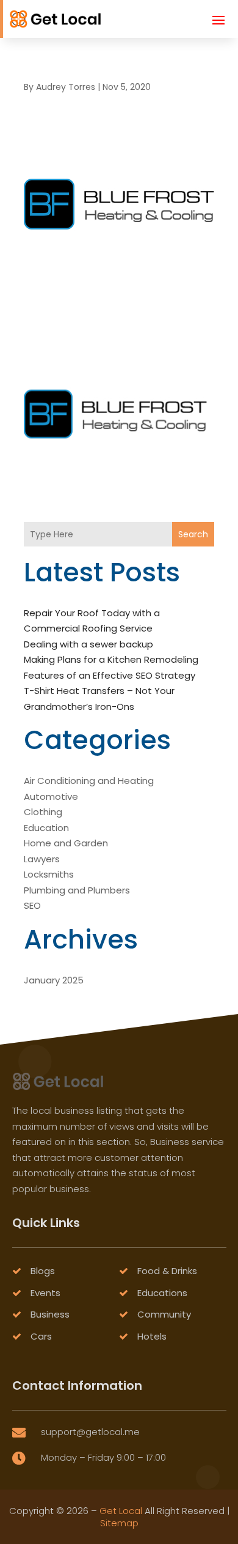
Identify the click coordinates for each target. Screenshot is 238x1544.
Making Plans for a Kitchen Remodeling (111, 659)
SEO (32, 905)
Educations (162, 1292)
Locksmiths (49, 874)
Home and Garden (66, 843)
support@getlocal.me (90, 1431)
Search (193, 534)
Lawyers (42, 858)
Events (45, 1292)
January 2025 (54, 980)
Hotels (152, 1336)
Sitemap (119, 1522)
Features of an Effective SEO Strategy (109, 675)
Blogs (43, 1270)
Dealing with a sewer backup (88, 644)
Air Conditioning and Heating (89, 780)
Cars (41, 1336)
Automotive (51, 796)
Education (46, 827)
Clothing (43, 811)
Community (164, 1314)
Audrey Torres (65, 87)
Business (50, 1314)
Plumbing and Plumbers (77, 890)
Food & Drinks (167, 1270)
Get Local (120, 1510)
